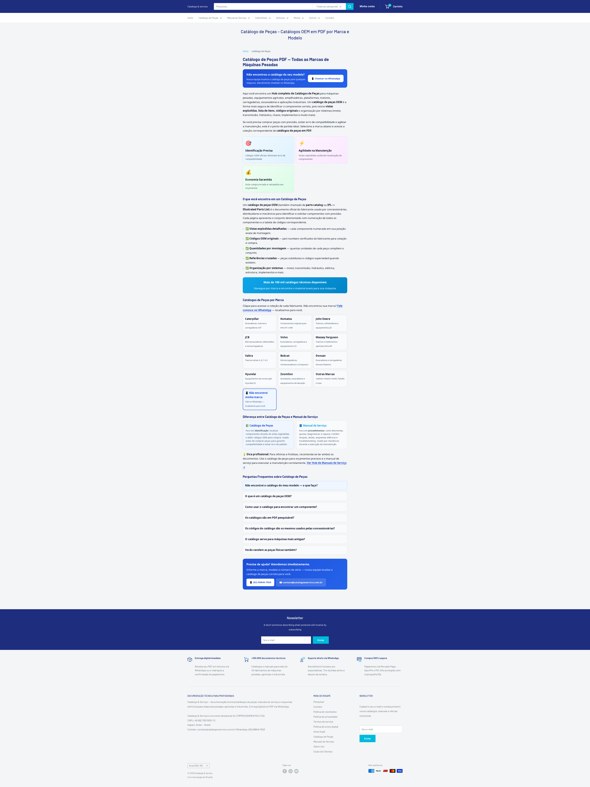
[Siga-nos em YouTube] (296, 771)
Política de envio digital (325, 726)
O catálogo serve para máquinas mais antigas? (275, 539)
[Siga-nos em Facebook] (285, 771)
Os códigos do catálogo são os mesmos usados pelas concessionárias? (290, 528)
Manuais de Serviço (323, 741)
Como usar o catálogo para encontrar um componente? (281, 507)
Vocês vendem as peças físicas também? (271, 550)
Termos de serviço (323, 721)
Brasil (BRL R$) (196, 765)
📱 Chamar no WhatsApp (325, 78)
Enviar (320, 640)
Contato (329, 17)
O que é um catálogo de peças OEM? (268, 496)
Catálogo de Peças (208, 17)
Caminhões (261, 17)
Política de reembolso (325, 711)
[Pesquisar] (350, 6)
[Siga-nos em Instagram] (290, 771)
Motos (297, 17)
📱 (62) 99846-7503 (260, 582)
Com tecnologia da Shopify (200, 777)
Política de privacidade (325, 716)
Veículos (280, 17)
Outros (313, 17)
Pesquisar (318, 701)
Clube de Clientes (322, 751)
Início (190, 17)
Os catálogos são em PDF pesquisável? (269, 517)
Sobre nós (318, 746)
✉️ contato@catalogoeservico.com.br (301, 582)
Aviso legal (319, 731)
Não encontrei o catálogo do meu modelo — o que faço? (281, 485)
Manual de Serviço (236, 17)
